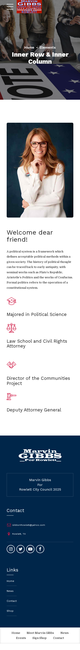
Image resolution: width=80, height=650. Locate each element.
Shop (10, 610)
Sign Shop (39, 638)
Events (21, 638)
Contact (12, 600)
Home (29, 48)
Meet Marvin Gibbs (40, 633)
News (10, 591)
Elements (48, 48)
